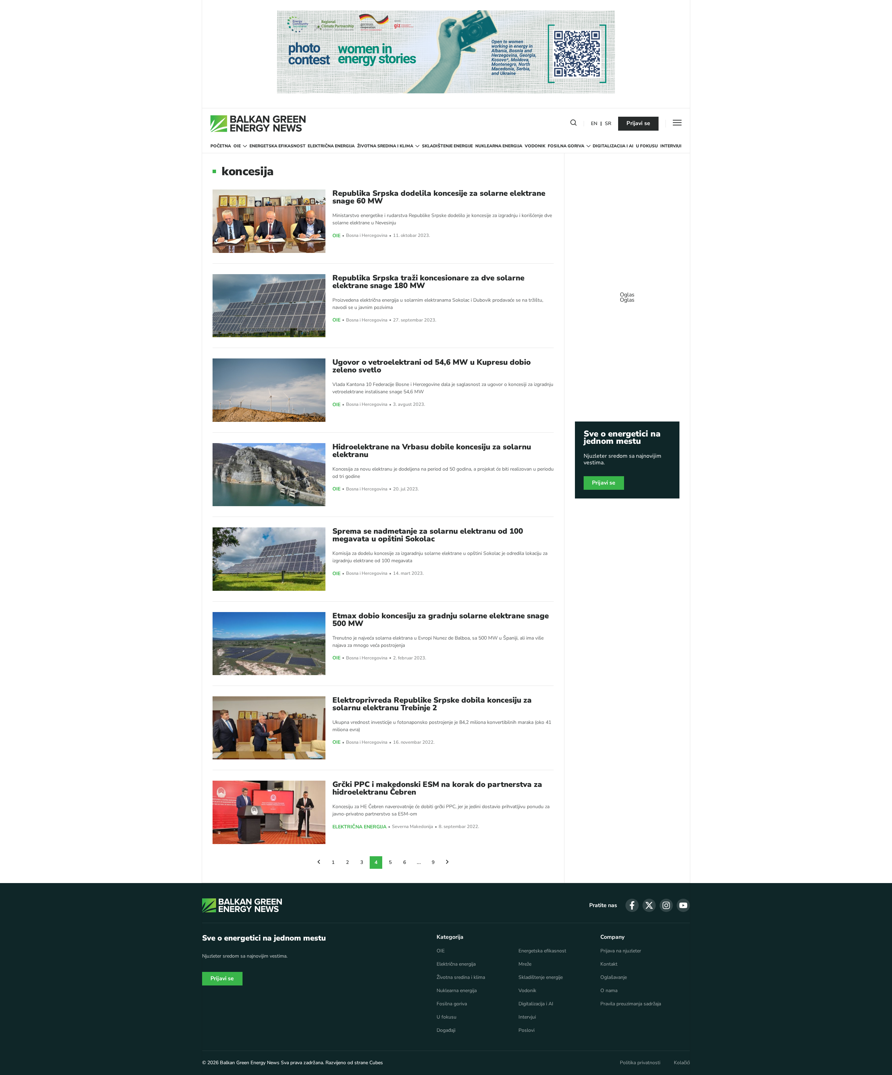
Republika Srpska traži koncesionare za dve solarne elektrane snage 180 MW (428, 281)
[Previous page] (318, 862)
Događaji (446, 1030)
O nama (608, 990)
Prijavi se (638, 123)
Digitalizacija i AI (613, 146)
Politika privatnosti (640, 1063)
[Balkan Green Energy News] (258, 123)
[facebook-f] (632, 905)
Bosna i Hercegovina (366, 235)
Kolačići (682, 1063)
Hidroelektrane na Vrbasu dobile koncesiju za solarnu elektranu (431, 450)
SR (608, 124)
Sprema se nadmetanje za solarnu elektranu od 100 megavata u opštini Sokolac (427, 535)
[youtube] (683, 905)
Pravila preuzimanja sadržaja (630, 1004)
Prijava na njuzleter (620, 951)
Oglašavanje (613, 977)
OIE (237, 146)
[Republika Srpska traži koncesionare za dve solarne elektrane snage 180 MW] (269, 305)
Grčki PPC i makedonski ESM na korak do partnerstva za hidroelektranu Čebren (437, 788)
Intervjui (671, 146)
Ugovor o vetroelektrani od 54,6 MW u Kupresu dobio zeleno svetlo (431, 366)
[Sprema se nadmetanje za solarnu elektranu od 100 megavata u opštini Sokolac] (269, 558)
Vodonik (535, 146)
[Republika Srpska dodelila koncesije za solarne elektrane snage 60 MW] (269, 221)
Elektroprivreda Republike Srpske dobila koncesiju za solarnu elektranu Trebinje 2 (432, 704)
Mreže (524, 964)
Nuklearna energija (498, 146)
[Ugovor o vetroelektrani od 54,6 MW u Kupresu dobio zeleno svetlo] (269, 390)
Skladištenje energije (447, 146)
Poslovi (526, 1030)
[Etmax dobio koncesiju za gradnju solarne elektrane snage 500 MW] (269, 643)
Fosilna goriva (566, 146)
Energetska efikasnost (277, 146)
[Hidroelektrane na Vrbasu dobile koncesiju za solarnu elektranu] (269, 474)
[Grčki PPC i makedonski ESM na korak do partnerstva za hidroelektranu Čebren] (269, 812)
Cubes (376, 1062)
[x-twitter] (649, 905)
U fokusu (647, 146)
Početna (220, 146)
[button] (573, 124)
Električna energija (331, 146)
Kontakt (608, 964)
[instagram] (666, 905)
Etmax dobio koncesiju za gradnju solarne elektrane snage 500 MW (440, 619)
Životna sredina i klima (385, 146)
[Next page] (447, 862)
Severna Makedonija (412, 827)
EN (594, 124)
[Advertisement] (627, 294)
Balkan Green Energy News (249, 1062)
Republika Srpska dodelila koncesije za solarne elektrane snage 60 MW (438, 197)
